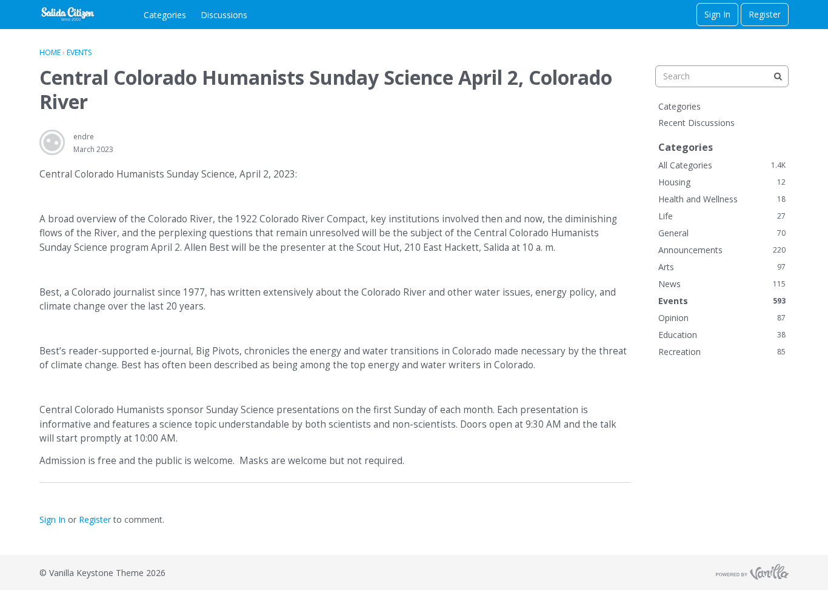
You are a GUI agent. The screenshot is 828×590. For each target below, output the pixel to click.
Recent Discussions (696, 122)
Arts (722, 267)
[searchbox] (722, 76)
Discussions (224, 15)
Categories (165, 15)
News (722, 284)
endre (83, 136)
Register (765, 14)
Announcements (722, 250)
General (722, 233)
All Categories (722, 165)
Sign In (717, 14)
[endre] (52, 142)
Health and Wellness (722, 199)
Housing (722, 182)
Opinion (722, 317)
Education (722, 334)
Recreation (722, 351)
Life (722, 216)
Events (722, 301)
